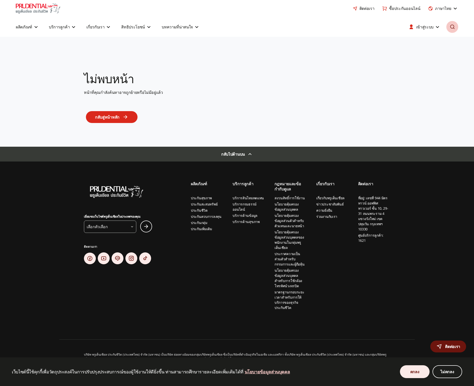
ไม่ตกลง (447, 371)
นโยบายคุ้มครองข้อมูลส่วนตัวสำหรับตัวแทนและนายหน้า (289, 220)
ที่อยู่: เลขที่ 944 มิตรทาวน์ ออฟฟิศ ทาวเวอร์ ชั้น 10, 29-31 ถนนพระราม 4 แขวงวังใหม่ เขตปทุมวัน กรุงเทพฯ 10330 (373, 213)
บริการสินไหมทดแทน (248, 198)
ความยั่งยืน (324, 210)
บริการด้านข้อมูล (245, 215)
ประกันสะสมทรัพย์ (204, 204)
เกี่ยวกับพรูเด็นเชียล (330, 198)
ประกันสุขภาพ (201, 198)
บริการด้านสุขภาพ (246, 221)
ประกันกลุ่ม (199, 222)
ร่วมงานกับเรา (326, 216)
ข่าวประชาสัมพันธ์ (330, 204)
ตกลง (414, 371)
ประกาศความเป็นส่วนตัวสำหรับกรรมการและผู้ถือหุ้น (290, 258)
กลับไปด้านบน (233, 154)
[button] (27, 27)
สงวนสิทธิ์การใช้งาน (290, 198)
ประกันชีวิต (199, 210)
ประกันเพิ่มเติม (201, 228)
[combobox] (443, 8)
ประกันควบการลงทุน (206, 216)
